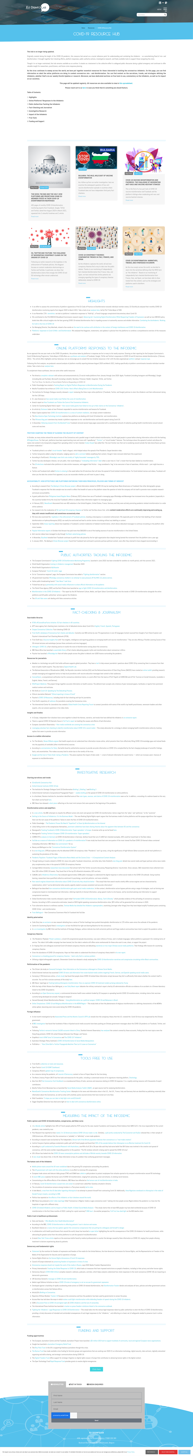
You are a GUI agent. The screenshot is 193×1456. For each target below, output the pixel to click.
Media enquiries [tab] (96, 1384)
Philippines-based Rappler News (59, 496)
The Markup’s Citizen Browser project (63, 486)
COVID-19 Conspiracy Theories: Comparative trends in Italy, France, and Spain (96, 257)
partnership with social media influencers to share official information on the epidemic (75, 585)
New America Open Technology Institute (48, 416)
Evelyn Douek (89, 443)
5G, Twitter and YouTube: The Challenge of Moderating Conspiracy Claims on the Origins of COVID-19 (49, 255)
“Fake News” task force (63, 581)
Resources (91, 28)
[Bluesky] (163, 3)
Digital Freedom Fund (42, 1358)
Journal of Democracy (65, 1074)
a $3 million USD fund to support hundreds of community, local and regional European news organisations (125, 1341)
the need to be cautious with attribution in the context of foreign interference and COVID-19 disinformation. (110, 327)
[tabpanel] (96, 1408)
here (84, 88)
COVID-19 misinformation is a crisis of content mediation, (70, 413)
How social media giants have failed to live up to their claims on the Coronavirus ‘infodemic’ (93, 406)
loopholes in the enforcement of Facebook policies (68, 517)
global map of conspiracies (55, 1071)
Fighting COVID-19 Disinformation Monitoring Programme (70, 561)
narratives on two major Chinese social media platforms (114, 946)
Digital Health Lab (70, 667)
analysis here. (49, 366)
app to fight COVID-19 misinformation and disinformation (98, 588)
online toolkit (147, 670)
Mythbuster (55, 567)
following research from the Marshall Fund (55, 423)
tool (97, 663)
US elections (39, 464)
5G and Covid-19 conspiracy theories (68, 510)
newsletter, (51, 313)
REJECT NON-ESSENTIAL (168, 1452)
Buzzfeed (44, 537)
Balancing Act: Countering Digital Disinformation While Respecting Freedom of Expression (114, 317)
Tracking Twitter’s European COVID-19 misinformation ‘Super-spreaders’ (65, 833)
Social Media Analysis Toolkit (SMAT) (79, 1088)
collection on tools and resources (52, 1064)
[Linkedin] (160, 2)
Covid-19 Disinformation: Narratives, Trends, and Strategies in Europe (142, 261)
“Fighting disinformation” (91, 574)
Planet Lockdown (55, 939)
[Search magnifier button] (165, 14)
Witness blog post (41, 419)
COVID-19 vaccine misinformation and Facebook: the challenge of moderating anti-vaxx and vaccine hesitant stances (143, 182)
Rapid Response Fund (57, 1361)
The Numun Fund (37, 1351)
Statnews (44, 409)
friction (99, 440)
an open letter (93, 1231)
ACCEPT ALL (184, 1452)
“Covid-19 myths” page (54, 571)
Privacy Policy (130, 1452)
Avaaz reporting (49, 524)
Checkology (133, 1078)
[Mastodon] (166, 2)
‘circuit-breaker (57, 450)
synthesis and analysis (78, 356)
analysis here (95, 310)
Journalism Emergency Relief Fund (59, 1344)
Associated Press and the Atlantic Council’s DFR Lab (72, 1017)
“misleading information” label (91, 461)
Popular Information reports (41, 531)
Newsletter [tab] (58, 1384)
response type (145, 359)
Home (83, 28)
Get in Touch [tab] (76, 1384)
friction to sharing (61, 471)
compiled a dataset (47, 375)
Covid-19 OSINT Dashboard (50, 1067)
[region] (96, 1451)
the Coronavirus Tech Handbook (52, 1081)
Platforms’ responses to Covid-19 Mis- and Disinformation (51, 331)
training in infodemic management (61, 564)
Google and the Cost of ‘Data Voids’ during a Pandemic (50, 755)
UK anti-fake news (41, 598)
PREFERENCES (151, 1452)
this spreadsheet (125, 83)
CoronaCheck (36, 677)
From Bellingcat (37, 912)
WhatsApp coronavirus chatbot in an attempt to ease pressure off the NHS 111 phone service (80, 578)
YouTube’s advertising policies (76, 534)
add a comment (80, 454)
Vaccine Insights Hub (51, 640)
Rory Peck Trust (40, 1348)
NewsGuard (48, 503)
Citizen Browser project (61, 541)
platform (132, 359)
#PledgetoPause (32, 440)
